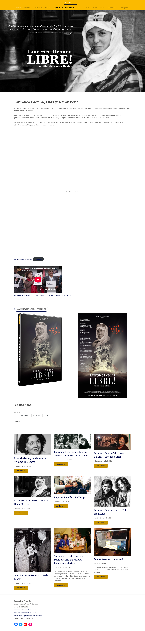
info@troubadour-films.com (25, 613)
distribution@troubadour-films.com (28, 616)
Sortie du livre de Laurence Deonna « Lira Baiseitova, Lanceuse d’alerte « (69, 559)
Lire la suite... (21, 471)
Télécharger (38, 259)
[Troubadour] (72, 2)
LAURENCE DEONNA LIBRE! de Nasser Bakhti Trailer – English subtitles (42, 295)
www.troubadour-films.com (25, 610)
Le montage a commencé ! (108, 559)
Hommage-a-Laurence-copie (23, 259)
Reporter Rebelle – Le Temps (70, 497)
